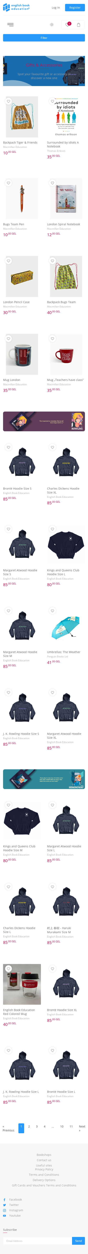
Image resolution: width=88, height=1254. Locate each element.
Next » (82, 1128)
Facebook (15, 1199)
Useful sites (44, 1165)
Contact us (44, 1160)
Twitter (14, 1205)
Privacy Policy (44, 1169)
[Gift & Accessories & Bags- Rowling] (44, 421)
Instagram (16, 1210)
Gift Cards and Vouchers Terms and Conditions (44, 1185)
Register (75, 7)
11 (71, 1126)
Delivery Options (44, 1180)
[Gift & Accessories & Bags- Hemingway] (44, 779)
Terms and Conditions (44, 1175)
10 (61, 1126)
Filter (44, 37)
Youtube (15, 1215)
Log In (56, 7)
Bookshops (44, 1155)
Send (78, 1240)
